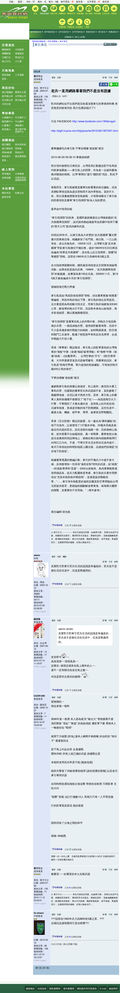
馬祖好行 (19, 152)
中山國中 (19, 121)
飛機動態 (6, 53)
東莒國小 (6, 129)
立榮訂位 (6, 57)
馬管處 (18, 148)
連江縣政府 (7, 148)
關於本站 (6, 192)
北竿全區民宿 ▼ (64, 31)
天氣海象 (8, 70)
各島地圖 (6, 177)
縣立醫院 (6, 144)
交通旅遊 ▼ (69, 37)
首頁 (35, 13)
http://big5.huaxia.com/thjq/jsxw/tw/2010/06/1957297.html (84, 130)
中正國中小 (20, 117)
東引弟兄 (63, 41)
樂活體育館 (20, 156)
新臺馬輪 (80, 13)
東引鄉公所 (20, 100)
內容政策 (42, 988)
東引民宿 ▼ (102, 31)
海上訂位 (6, 61)
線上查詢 (8, 169)
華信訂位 (19, 57)
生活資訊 (79, 26)
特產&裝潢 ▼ (114, 31)
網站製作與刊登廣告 (87, 988)
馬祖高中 (6, 156)
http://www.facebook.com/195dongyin (94, 121)
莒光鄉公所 (7, 100)
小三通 (18, 61)
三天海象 (19, 74)
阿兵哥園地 (52, 41)
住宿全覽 (105, 13)
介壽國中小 (7, 117)
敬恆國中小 (7, 121)
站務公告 (19, 192)
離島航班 (6, 49)
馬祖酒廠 (97, 13)
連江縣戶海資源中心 (20, 130)
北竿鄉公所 (20, 96)
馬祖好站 (8, 88)
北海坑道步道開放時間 (20, 178)
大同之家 (6, 104)
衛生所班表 (20, 144)
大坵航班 (19, 49)
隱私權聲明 (54, 988)
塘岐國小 (19, 125)
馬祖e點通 (7, 152)
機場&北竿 (71, 13)
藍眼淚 (114, 13)
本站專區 (8, 188)
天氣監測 (70, 26)
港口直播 (88, 13)
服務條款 (30, 988)
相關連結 (8, 140)
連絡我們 (113, 988)
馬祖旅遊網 (44, 13)
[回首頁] (14, 18)
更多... (5, 78)
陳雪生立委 (20, 92)
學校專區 (8, 113)
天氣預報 (62, 26)
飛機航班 (62, 13)
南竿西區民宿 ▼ (50, 31)
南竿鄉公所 (7, 96)
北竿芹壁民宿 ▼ (78, 31)
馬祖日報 (53, 13)
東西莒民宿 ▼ (91, 31)
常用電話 (6, 173)
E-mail (103, 988)
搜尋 (87, 26)
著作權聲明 (68, 988)
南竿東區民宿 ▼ (36, 31)
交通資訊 (8, 45)
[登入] (77, 37)
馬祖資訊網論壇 (39, 41)
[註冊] (82, 37)
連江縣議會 (7, 92)
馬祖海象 (6, 74)
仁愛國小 (6, 125)
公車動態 (19, 173)
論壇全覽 (6, 197)
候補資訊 (19, 53)
